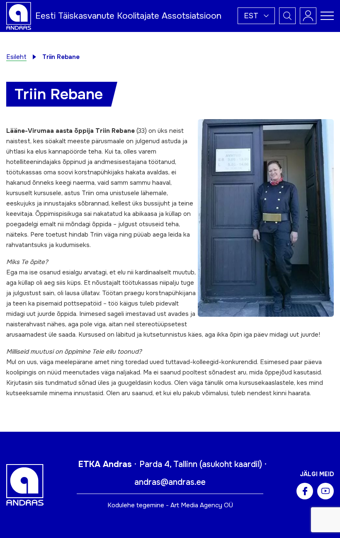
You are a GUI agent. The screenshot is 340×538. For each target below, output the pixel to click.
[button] (256, 15)
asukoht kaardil (231, 464)
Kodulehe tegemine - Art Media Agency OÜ (170, 505)
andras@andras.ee (170, 482)
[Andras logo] (18, 15)
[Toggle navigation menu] (327, 15)
